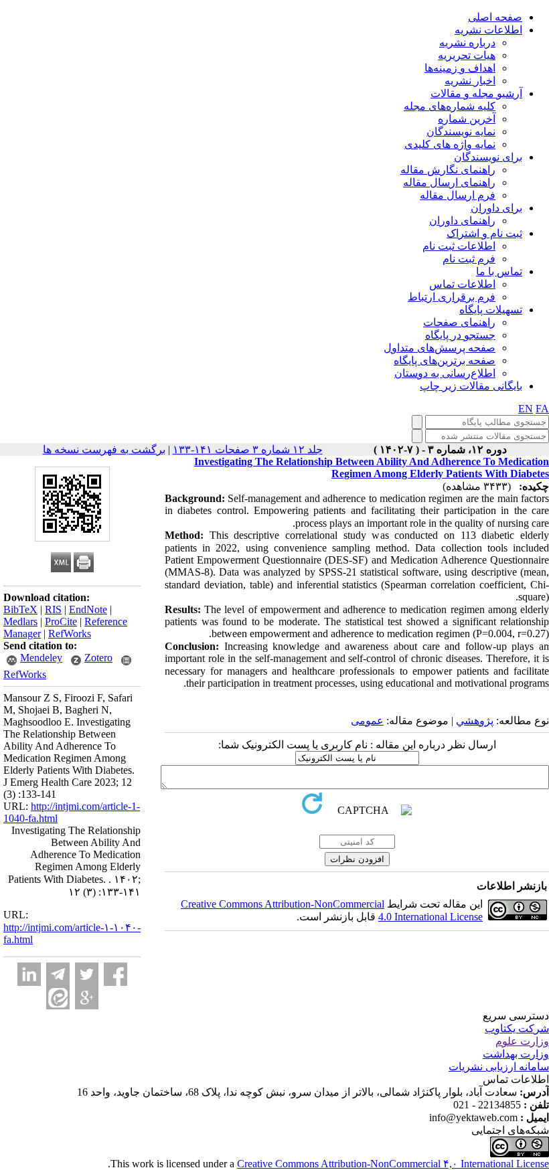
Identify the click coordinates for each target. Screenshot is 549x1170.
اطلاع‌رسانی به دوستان (444, 373)
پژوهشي (474, 720)
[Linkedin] (29, 974)
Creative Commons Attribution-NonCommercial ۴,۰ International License (393, 1163)
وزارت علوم (522, 1041)
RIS (53, 609)
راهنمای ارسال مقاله (449, 182)
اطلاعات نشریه (488, 29)
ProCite (61, 621)
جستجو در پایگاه (460, 335)
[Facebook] (115, 974)
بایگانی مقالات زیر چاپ (471, 386)
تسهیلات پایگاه (490, 309)
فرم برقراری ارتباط (451, 297)
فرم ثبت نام (469, 258)
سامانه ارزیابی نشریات (499, 1066)
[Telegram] (58, 974)
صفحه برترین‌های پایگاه (444, 360)
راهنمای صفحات (459, 322)
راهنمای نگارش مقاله (447, 169)
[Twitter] (86, 974)
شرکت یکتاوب (517, 1028)
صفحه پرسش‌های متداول (439, 347)
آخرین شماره (466, 118)
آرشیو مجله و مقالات (476, 93)
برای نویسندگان (488, 157)
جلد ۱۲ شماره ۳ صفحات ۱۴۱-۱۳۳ (248, 449)
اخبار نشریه (470, 80)
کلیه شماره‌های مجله (449, 106)
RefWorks (69, 633)
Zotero (98, 657)
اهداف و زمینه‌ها (459, 68)
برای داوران (496, 208)
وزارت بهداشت (516, 1054)
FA (542, 408)
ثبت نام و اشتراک (484, 233)
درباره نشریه (467, 42)
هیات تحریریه (466, 55)
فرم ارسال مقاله (457, 195)
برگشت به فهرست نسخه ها (104, 449)
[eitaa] (58, 997)
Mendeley (41, 657)
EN (525, 408)
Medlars (20, 621)
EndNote (88, 609)
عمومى (367, 720)
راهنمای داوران (462, 220)
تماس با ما (499, 271)
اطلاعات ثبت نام (458, 246)
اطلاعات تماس (462, 284)
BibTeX (20, 609)
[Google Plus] (86, 997)
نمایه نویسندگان (460, 131)
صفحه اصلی (495, 17)
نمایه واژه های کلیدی (449, 144)
